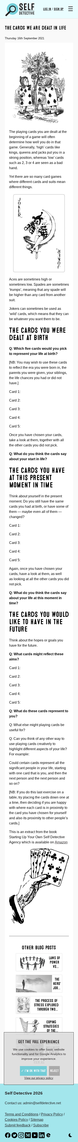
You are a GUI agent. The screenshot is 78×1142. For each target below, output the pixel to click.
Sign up (58, 9)
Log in (47, 9)
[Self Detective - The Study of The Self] (20, 9)
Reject (54, 1071)
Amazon (61, 842)
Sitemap (37, 1120)
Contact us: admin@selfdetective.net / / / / (35, 1109)
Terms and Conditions (21, 1114)
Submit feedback (18, 1125)
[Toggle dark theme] (70, 1136)
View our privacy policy (38, 1078)
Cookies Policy (16, 1120)
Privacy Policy (52, 1114)
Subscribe (41, 1125)
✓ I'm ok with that (33, 1071)
